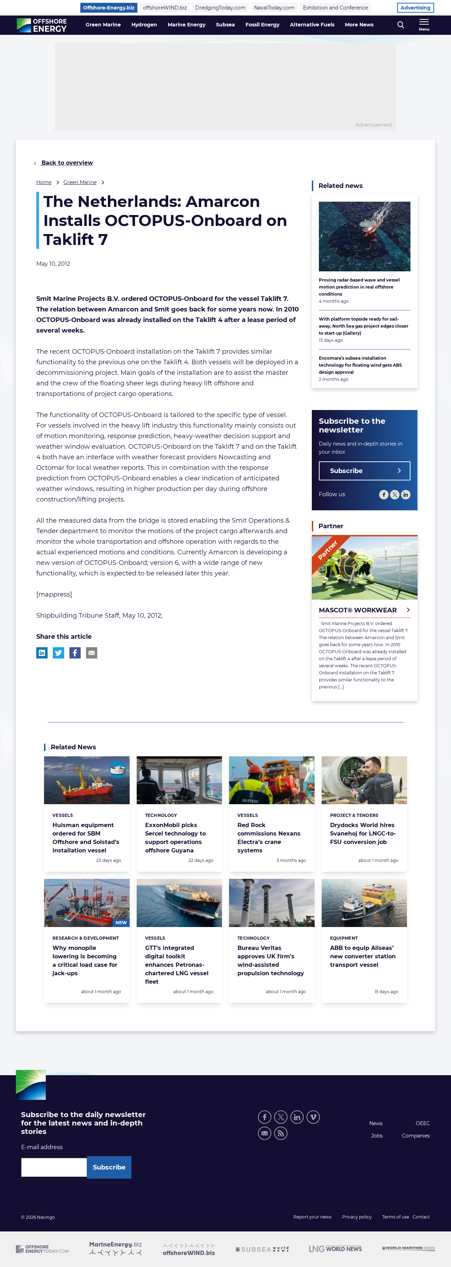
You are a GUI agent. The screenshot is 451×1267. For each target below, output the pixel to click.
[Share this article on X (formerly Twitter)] (58, 652)
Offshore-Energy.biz (109, 8)
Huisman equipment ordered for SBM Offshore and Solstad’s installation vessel (85, 838)
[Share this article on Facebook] (75, 652)
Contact (421, 1216)
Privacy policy (357, 1216)
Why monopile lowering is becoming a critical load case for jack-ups (84, 961)
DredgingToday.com (220, 8)
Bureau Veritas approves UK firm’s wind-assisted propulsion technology (270, 961)
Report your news (313, 1216)
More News (359, 24)
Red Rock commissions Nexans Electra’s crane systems (269, 838)
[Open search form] (401, 25)
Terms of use (395, 1216)
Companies (416, 1136)
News (376, 1123)
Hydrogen (144, 24)
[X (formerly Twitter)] (281, 1117)
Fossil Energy (262, 24)
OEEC (423, 1123)
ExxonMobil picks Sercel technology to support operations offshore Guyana (175, 838)
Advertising (416, 8)
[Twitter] (395, 494)
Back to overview (66, 162)
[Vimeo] (313, 1117)
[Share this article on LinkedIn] (42, 652)
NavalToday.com (274, 8)
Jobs (377, 1136)
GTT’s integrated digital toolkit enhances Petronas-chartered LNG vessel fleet (177, 965)
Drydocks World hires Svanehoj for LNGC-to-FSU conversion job (363, 833)
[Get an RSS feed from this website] (281, 1133)
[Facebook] (384, 494)
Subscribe (346, 471)
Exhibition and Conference (335, 8)
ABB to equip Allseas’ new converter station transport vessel (363, 956)
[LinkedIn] (405, 494)
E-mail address (42, 1147)
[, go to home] (42, 25)
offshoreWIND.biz (165, 8)
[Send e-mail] (264, 1133)
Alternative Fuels (312, 24)
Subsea (225, 24)
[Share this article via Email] (91, 652)
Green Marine (103, 24)
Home (43, 182)
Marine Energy (186, 24)
